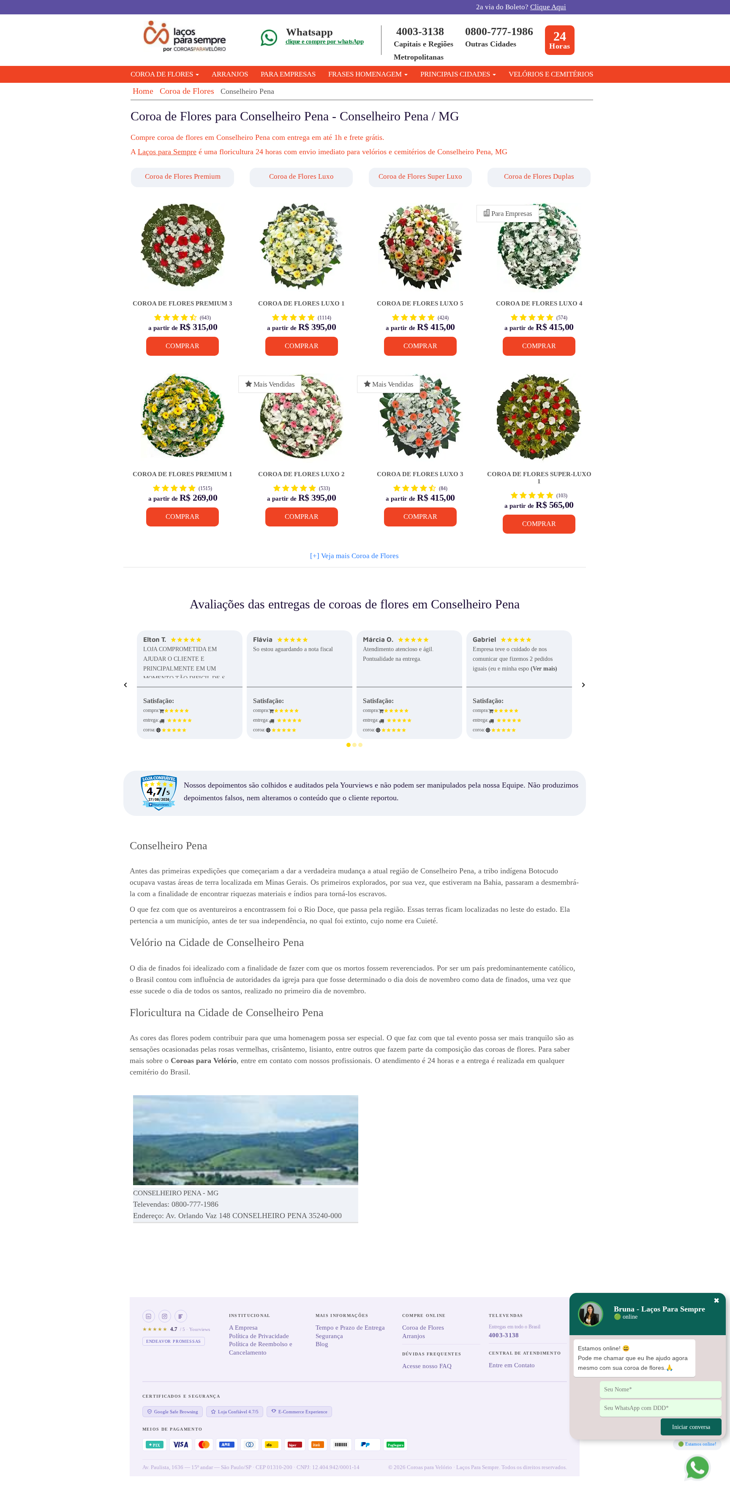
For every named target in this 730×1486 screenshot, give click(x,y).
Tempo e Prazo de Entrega (350, 1327)
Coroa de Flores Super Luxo (420, 176)
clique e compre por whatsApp (324, 41)
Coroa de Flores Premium (183, 176)
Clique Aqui (548, 7)
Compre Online (424, 1315)
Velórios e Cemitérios (551, 74)
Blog (322, 1344)
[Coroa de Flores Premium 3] (183, 251)
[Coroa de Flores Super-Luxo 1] (539, 422)
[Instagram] (164, 1316)
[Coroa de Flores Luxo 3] (420, 422)
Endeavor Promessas (173, 1341)
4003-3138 (420, 31)
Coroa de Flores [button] (163, 74)
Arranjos (230, 74)
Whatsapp (309, 32)
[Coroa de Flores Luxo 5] (420, 251)
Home (143, 90)
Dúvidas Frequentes (431, 1354)
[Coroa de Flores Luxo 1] (301, 251)
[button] (183, 177)
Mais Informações (342, 1315)
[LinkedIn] (148, 1316)
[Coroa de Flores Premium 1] (183, 422)
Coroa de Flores (187, 90)
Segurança (329, 1336)
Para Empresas (288, 74)
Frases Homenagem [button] (365, 74)
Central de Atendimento (525, 1353)
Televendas (506, 1315)
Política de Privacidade (259, 1336)
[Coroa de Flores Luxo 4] (539, 251)
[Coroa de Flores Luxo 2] (301, 422)
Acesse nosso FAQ (427, 1366)
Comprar (182, 345)
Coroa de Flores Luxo (301, 176)
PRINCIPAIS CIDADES (456, 74)
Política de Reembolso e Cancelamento (260, 1348)
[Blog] (180, 1316)
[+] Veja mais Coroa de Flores (354, 556)
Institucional (250, 1315)
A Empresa (243, 1327)
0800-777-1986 (499, 31)
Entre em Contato (512, 1365)
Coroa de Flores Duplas (539, 176)
